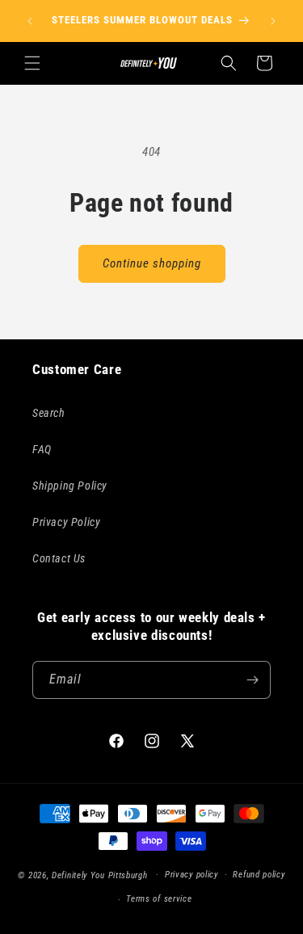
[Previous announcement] (30, 21)
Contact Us (59, 558)
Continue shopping (152, 263)
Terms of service (158, 899)
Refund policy (258, 874)
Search (48, 412)
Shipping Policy (69, 485)
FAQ (42, 449)
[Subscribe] (252, 680)
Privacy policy (191, 874)
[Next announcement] (273, 21)
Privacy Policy (66, 521)
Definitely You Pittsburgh (100, 874)
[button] (32, 63)
